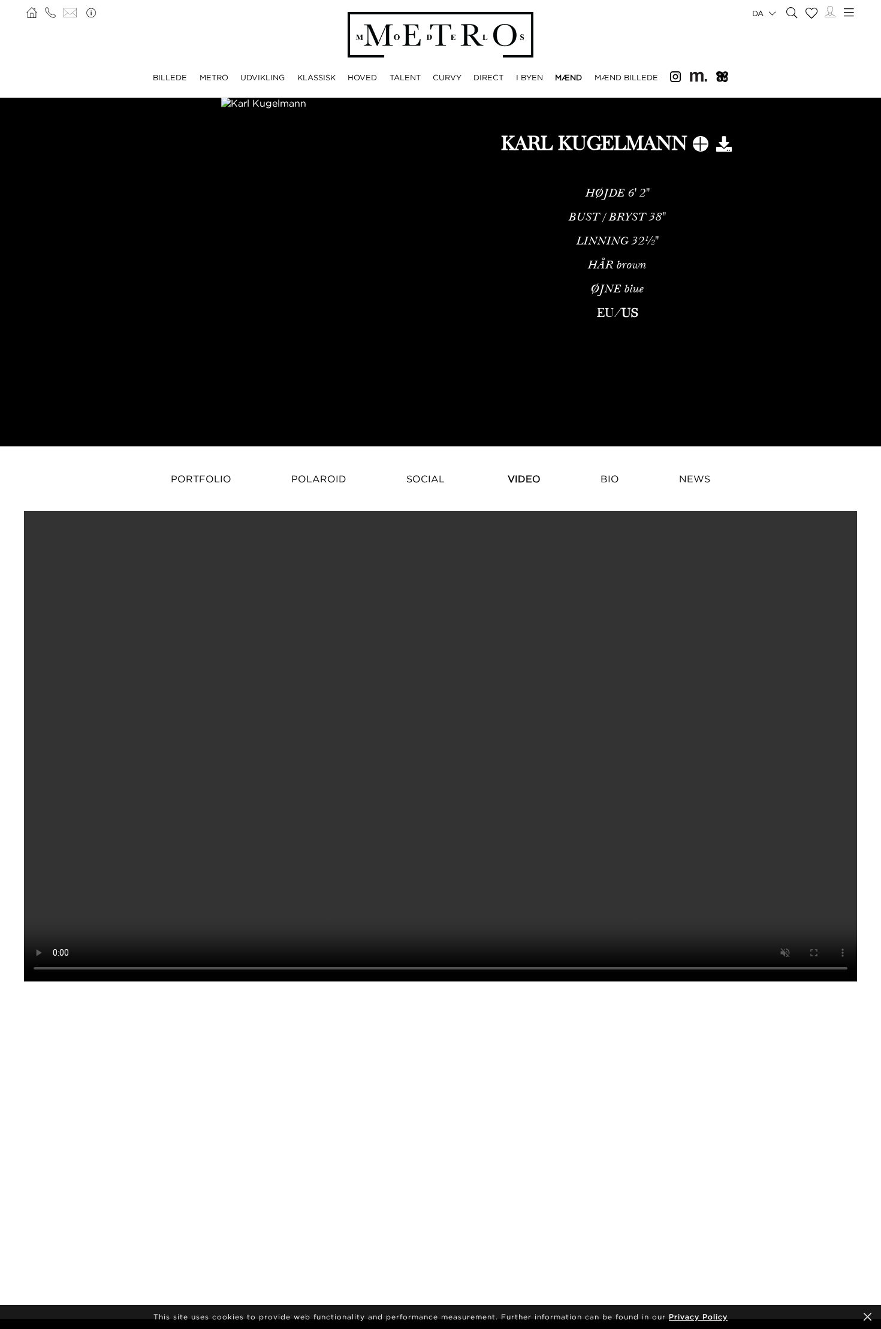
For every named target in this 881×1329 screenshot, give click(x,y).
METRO (214, 77)
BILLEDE (170, 77)
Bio (610, 478)
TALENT (405, 77)
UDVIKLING (262, 77)
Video (524, 478)
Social (425, 478)
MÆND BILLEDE (626, 77)
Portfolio (201, 478)
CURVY (447, 77)
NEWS (694, 478)
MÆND (568, 77)
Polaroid (318, 478)
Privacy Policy (698, 1317)
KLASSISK (316, 77)
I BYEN (529, 77)
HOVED (362, 77)
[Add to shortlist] (700, 146)
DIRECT (488, 77)
